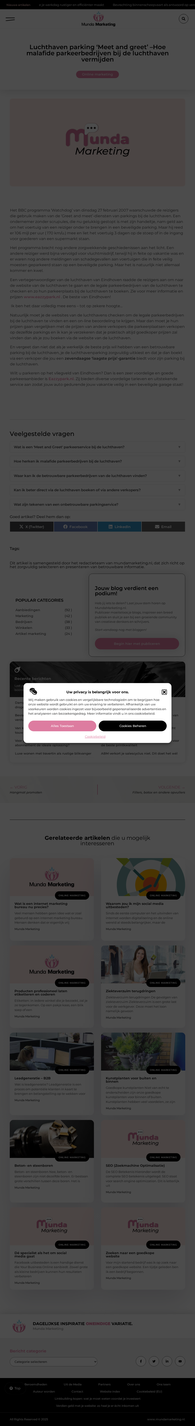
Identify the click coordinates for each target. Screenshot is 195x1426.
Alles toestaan (62, 726)
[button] (164, 692)
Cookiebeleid (95, 736)
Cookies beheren (132, 726)
